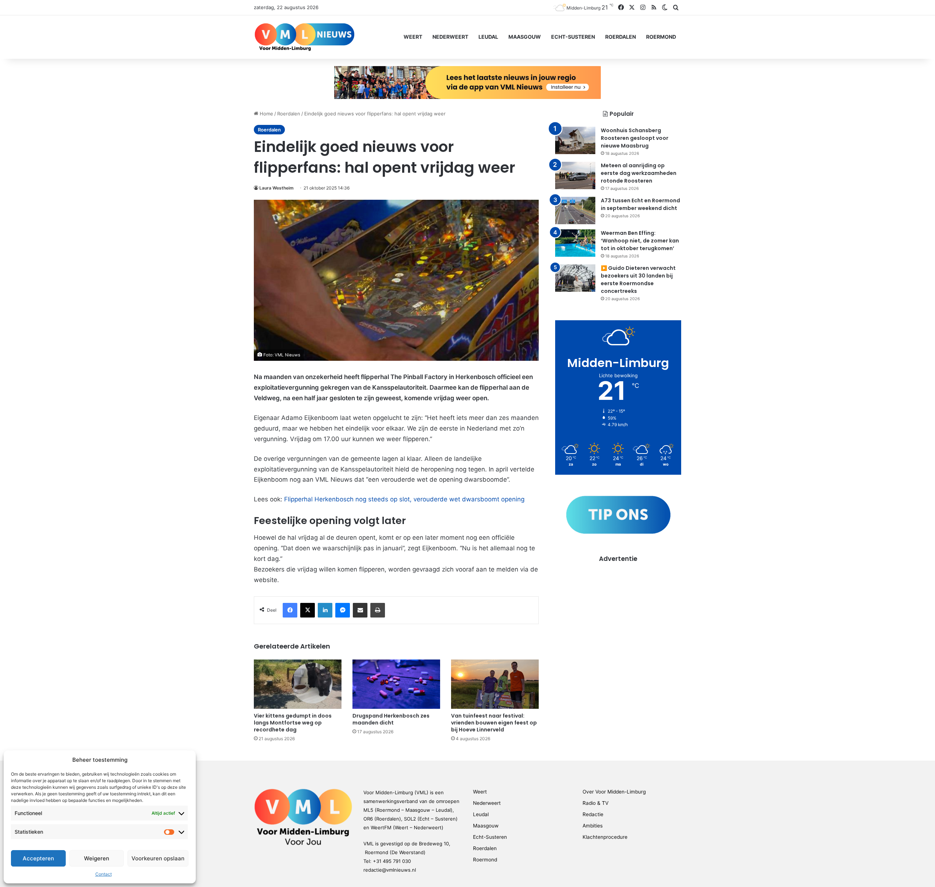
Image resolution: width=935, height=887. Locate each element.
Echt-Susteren (573, 37)
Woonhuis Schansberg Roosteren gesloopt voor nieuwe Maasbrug (634, 138)
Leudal (488, 37)
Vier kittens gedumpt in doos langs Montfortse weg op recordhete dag (293, 722)
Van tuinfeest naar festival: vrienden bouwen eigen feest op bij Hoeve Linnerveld (494, 722)
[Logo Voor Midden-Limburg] (304, 36)
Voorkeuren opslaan (157, 858)
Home (265, 113)
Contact (103, 874)
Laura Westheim (276, 188)
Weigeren (96, 858)
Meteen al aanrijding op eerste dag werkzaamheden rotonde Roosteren (638, 173)
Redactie (593, 814)
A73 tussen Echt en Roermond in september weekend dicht (640, 204)
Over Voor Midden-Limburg (614, 792)
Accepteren (38, 858)
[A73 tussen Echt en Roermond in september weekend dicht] (575, 210)
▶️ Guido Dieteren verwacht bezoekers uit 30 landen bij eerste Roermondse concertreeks (638, 279)
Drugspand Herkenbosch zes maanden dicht (391, 719)
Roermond (661, 37)
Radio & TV (595, 803)
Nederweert (450, 37)
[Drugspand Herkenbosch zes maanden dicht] (396, 684)
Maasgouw (524, 37)
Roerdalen (620, 37)
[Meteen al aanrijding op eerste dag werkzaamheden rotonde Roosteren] (575, 175)
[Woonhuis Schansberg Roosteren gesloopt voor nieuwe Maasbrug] (575, 140)
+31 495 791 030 (392, 861)
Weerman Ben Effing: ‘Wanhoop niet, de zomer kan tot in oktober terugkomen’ (640, 240)
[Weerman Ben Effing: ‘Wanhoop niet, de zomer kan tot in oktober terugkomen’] (575, 243)
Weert (413, 37)
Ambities (593, 826)
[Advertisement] (618, 614)
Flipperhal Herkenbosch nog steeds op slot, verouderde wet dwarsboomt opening (404, 499)
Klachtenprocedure (605, 837)
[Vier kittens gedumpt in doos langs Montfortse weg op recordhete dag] (297, 684)
